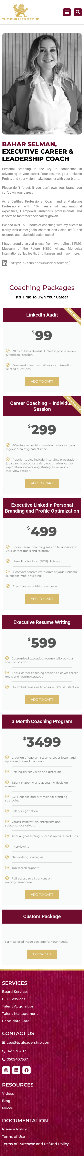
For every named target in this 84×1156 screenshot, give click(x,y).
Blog (6, 1101)
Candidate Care (15, 1021)
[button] (67, 12)
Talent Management (20, 1014)
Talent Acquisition (18, 1006)
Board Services (15, 992)
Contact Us (42, 954)
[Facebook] (26, 1070)
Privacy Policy (14, 1129)
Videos (8, 1093)
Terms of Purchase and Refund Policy (35, 1144)
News (7, 1108)
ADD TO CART (42, 381)
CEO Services (13, 999)
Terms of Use (13, 1136)
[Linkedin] (16, 1070)
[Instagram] (6, 1070)
